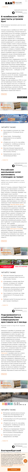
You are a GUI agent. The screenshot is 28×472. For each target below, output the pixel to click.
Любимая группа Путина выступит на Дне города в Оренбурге (14, 300)
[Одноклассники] (20, 97)
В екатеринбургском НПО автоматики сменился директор (14, 419)
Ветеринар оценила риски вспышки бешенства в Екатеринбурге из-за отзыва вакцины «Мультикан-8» (14, 289)
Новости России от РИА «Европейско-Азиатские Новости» (10, 3)
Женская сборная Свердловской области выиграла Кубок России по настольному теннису (13, 150)
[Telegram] (22, 97)
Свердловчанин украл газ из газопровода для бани (11, 155)
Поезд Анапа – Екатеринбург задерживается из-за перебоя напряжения (12, 138)
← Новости (4, 160)
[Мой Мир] (24, 97)
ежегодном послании (16, 228)
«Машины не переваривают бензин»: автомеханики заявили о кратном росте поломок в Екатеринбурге (14, 431)
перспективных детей (16, 204)
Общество (4, 94)
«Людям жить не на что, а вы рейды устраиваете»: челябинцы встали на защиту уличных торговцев (14, 144)
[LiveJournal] (26, 97)
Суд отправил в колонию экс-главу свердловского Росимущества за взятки (13, 132)
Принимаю (14, 469)
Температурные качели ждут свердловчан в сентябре (12, 435)
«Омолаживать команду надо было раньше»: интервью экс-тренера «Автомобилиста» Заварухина (13, 283)
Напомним (4, 353)
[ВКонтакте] (18, 97)
